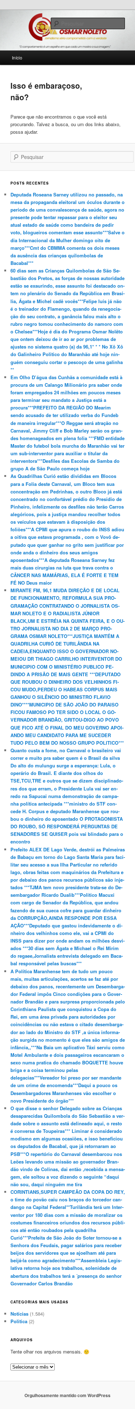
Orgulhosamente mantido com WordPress (67, 1395)
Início (17, 57)
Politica (18, 1321)
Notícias (19, 1313)
